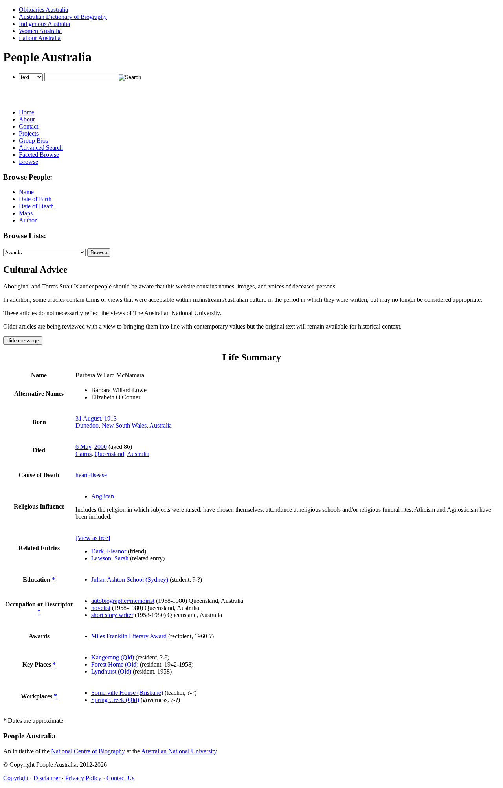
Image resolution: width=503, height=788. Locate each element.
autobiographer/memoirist (122, 600)
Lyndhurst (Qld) (111, 671)
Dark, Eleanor (108, 551)
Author (28, 220)
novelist (100, 607)
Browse (28, 161)
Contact (28, 126)
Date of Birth (35, 199)
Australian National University (179, 751)
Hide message (22, 340)
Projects (29, 133)
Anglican (102, 496)
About (27, 119)
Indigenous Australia (44, 23)
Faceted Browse (39, 154)
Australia (160, 425)
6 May (83, 446)
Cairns (83, 453)
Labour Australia (40, 38)
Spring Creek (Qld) (115, 699)
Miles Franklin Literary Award (129, 636)
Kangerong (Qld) (112, 657)
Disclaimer (46, 778)
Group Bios (33, 140)
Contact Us (120, 778)
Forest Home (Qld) (114, 664)
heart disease (91, 475)
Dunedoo (87, 425)
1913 (110, 418)
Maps (26, 213)
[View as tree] (92, 538)
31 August (88, 418)
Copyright (15, 778)
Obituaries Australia (43, 9)
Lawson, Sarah (110, 558)
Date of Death (36, 206)
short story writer (112, 615)
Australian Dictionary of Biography (63, 16)
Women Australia (40, 31)
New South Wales (124, 425)
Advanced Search (41, 147)
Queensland (109, 453)
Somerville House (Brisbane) (127, 692)
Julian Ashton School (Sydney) (129, 579)
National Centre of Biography (88, 751)
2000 (100, 446)
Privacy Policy (83, 778)
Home (26, 112)
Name (26, 192)
